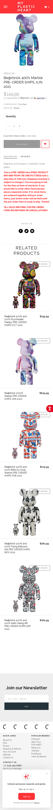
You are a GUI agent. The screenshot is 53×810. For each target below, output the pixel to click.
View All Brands (38, 756)
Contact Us (8, 757)
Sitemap (7, 754)
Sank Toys (36, 742)
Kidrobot (35, 739)
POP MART (36, 745)
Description (10, 157)
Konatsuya (36, 753)
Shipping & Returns (12, 749)
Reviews (25, 157)
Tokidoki (35, 751)
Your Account (9, 752)
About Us (7, 740)
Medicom (9, 73)
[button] (26, 98)
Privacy (6, 746)
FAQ (5, 743)
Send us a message (12, 768)
